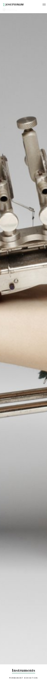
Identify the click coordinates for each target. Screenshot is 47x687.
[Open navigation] (44, 4)
